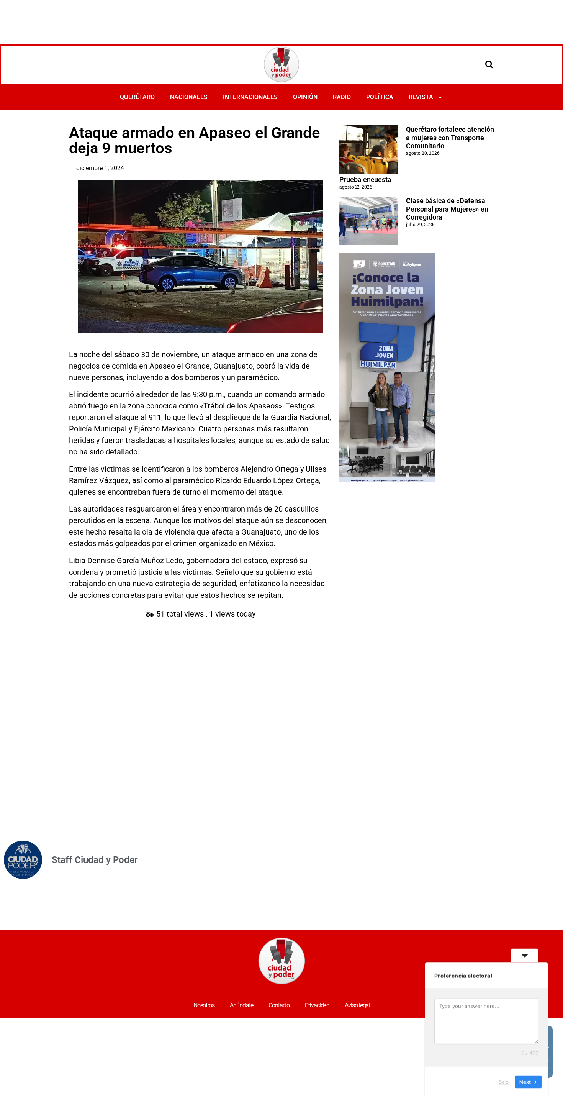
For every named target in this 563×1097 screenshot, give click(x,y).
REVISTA (421, 97)
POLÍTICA (379, 97)
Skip (504, 1081)
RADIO (342, 97)
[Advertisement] (281, 21)
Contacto (279, 1005)
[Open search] (489, 64)
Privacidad (317, 1005)
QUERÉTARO (137, 97)
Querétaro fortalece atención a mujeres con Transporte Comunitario (450, 137)
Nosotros (203, 1005)
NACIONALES (189, 97)
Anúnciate (241, 1005)
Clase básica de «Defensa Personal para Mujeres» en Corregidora (447, 209)
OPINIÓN (305, 97)
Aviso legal (357, 1005)
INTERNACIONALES (250, 97)
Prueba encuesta (365, 179)
